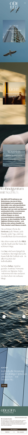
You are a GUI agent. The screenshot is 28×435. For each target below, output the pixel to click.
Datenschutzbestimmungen (21, 417)
